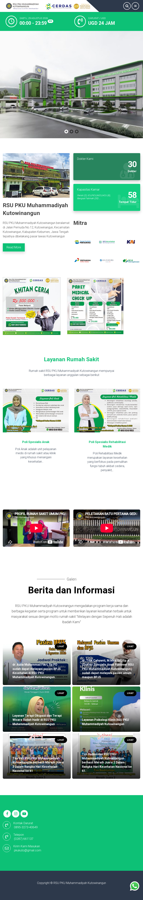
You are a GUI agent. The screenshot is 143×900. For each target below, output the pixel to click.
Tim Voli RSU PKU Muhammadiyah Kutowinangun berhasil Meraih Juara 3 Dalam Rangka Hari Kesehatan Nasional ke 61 (38, 765)
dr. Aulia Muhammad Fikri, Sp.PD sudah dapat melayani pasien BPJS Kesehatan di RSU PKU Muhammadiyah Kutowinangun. (36, 671)
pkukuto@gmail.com (27, 850)
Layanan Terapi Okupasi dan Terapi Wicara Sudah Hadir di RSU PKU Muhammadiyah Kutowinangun (37, 720)
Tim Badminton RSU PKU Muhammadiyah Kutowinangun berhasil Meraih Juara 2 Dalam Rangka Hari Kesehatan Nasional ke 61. (107, 762)
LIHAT (61, 646)
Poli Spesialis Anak (26, 442)
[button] (66, 131)
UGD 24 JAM (101, 23)
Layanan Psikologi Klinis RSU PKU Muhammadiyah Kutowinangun (105, 722)
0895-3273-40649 (26, 827)
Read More (14, 247)
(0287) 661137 (23, 839)
